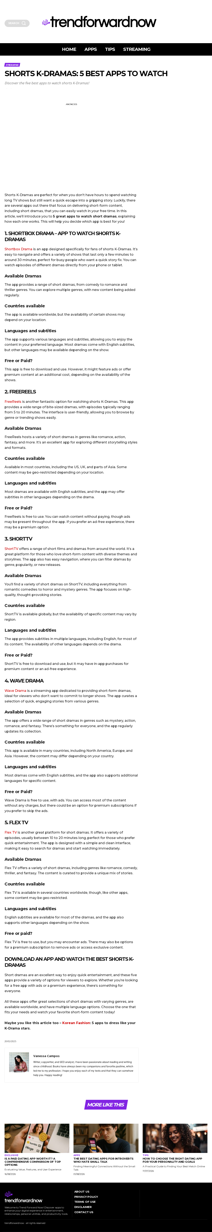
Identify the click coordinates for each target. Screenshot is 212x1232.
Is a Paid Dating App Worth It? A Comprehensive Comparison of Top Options (33, 1161)
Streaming (12, 64)
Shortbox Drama (18, 249)
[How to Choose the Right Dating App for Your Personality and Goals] (175, 1138)
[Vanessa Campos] (19, 1065)
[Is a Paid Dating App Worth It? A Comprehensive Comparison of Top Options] (37, 1138)
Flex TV (11, 832)
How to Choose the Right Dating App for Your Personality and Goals (172, 1160)
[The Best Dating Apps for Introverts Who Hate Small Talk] (105, 1138)
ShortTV (12, 549)
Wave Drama (15, 691)
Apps (76, 1155)
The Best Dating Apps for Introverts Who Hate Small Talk (103, 1160)
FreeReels (13, 402)
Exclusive (11, 1155)
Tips (146, 1155)
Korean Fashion (76, 1023)
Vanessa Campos (46, 1056)
